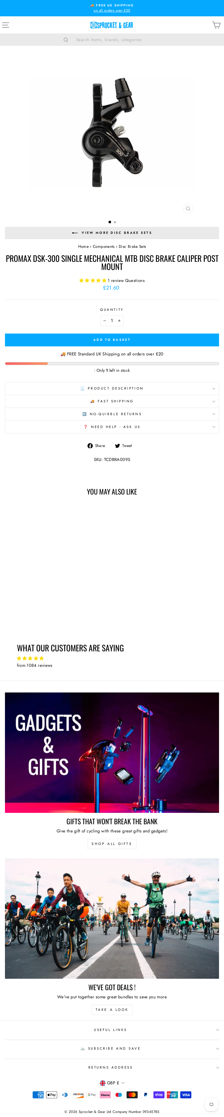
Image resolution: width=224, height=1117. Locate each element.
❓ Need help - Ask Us (112, 426)
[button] (93, 280)
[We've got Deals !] (112, 918)
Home (83, 246)
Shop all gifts (112, 843)
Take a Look (112, 1009)
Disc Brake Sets (132, 246)
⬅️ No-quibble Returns (112, 413)
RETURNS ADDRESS (110, 1067)
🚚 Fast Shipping (112, 401)
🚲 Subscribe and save (110, 1048)
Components (104, 246)
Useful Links (110, 1029)
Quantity (112, 309)
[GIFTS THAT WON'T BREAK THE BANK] (112, 752)
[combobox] (119, 40)
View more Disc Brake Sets (117, 232)
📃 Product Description (112, 388)
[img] (112, 658)
